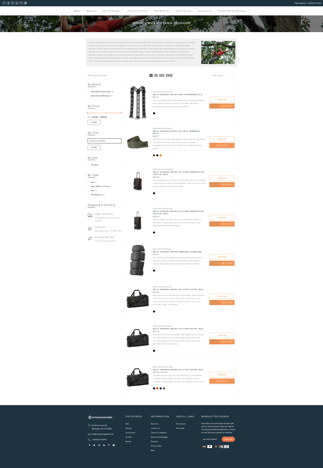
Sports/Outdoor (112, 11)
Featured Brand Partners (232, 11)
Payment (154, 441)
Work (77, 11)
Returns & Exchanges (159, 437)
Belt (94, 190)
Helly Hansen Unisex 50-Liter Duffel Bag (178, 370)
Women (129, 428)
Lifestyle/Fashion (137, 11)
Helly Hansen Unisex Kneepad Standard (177, 252)
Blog (152, 450)
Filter (94, 122)
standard (94, 165)
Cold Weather (161, 11)
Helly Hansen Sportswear (102, 91)
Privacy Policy (156, 446)
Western (91, 11)
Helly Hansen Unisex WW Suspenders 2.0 (178, 94)
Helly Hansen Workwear (102, 96)
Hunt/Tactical (184, 11)
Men (127, 424)
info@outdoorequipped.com (103, 434)
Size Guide (180, 428)
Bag (94, 182)
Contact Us (155, 428)
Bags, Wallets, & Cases (101, 186)
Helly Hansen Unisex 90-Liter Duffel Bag (178, 289)
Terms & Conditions (159, 432)
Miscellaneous (98, 195)
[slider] (88, 113)
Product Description (98, 75)
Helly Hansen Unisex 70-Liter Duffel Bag (178, 329)
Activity (129, 437)
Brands (128, 441)
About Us (154, 424)
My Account (181, 424)
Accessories (205, 11)
